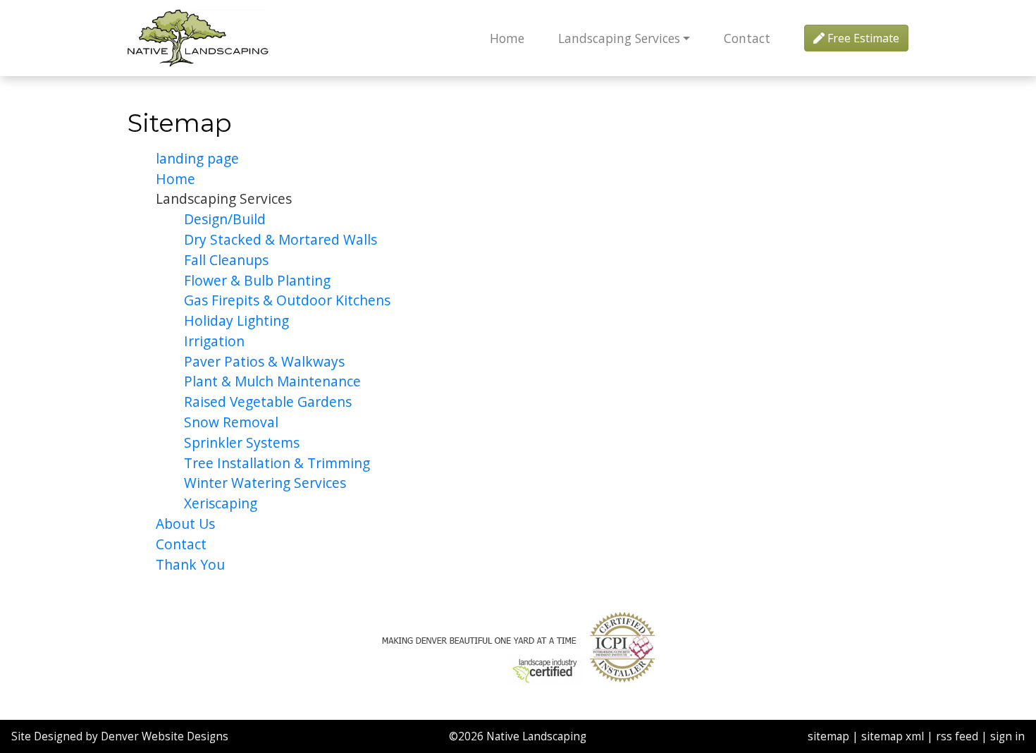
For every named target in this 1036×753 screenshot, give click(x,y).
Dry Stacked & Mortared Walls (280, 239)
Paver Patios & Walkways (264, 361)
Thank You (190, 564)
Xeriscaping (220, 503)
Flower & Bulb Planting (257, 280)
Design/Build (225, 218)
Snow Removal (231, 421)
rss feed (957, 736)
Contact (747, 38)
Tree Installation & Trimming (277, 462)
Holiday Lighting (236, 320)
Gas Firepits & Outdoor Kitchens (287, 300)
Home (507, 38)
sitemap (828, 736)
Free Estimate (862, 38)
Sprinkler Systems (242, 442)
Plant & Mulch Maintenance (272, 381)
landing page (197, 158)
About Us (185, 523)
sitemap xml (892, 736)
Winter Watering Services (265, 482)
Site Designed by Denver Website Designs (119, 736)
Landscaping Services (619, 38)
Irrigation (214, 340)
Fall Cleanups (226, 259)
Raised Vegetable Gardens (268, 401)
